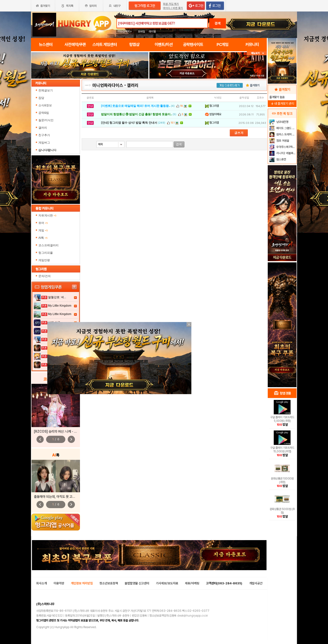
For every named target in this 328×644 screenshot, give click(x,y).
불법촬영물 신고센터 (137, 583)
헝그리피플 (45, 252)
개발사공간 (255, 583)
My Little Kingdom (59, 305)
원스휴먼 (281, 159)
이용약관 (59, 583)
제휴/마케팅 (192, 583)
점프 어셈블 (282, 140)
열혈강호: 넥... (57, 297)
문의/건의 (44, 276)
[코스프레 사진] (55, 405)
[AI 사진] (55, 476)
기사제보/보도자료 (167, 583)
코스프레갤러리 (48, 245)
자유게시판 (47, 215)
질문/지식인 (46, 120)
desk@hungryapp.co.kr (192, 615)
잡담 (41, 98)
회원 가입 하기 (171, 4)
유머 (43, 223)
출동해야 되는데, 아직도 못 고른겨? (57, 497)
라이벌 (152, 31)
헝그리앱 (214, 105)
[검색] (179, 144)
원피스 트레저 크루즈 (286, 134)
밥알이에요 (215, 114)
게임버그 (44, 142)
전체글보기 (45, 90)
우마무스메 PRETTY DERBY (286, 147)
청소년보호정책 (108, 583)
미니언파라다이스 (107, 85)
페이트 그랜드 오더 (286, 128)
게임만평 (44, 260)
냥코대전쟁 (282, 122)
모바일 (141, 31)
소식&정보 (45, 105)
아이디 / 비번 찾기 (173, 8)
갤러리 (42, 127)
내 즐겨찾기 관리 (282, 103)
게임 (43, 230)
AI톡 (43, 238)
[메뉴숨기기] (257, 53)
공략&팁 (43, 112)
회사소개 (41, 583)
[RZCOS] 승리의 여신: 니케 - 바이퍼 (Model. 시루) (69, 431)
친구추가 (44, 135)
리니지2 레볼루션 (286, 153)
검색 (217, 23)
